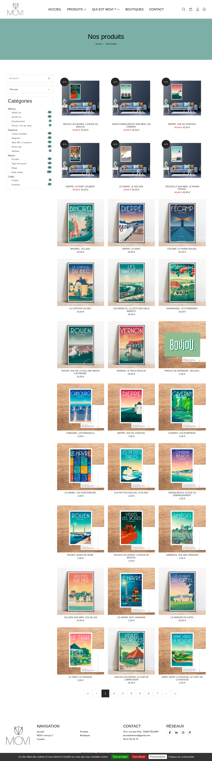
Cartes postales (19, 133)
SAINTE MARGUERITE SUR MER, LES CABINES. (131, 125)
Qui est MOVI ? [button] (104, 9)
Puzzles (15, 159)
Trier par (13, 89)
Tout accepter (120, 756)
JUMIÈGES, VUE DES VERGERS (182, 555)
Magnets (16, 138)
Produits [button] (75, 9)
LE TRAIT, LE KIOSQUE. (80, 677)
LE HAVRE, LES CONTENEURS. (81, 492)
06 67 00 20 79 (130, 739)
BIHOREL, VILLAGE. (80, 249)
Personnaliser (157, 756)
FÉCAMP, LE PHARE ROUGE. (182, 249)
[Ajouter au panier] (97, 81)
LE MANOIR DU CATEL (182, 617)
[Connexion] (198, 9)
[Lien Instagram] (183, 732)
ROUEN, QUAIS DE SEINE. (80, 555)
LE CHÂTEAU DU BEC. (80, 308)
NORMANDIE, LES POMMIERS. (182, 308)
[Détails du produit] (80, 98)
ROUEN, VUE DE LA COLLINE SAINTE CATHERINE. (80, 372)
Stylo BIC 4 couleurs (22, 142)
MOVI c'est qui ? (45, 735)
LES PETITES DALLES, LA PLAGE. (131, 492)
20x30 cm (16, 117)
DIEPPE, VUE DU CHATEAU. (182, 124)
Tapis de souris (19, 163)
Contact (156, 9)
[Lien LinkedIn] (176, 732)
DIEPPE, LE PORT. (131, 249)
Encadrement (18, 121)
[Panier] (191, 9)
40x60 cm (16, 112)
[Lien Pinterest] (189, 732)
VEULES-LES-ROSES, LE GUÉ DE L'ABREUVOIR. (131, 678)
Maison (11, 155)
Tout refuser (138, 756)
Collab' (11, 176)
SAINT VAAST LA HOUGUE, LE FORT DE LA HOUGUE (182, 678)
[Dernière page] (175, 694)
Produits (16, 184)
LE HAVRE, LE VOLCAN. (131, 186)
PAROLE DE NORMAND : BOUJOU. (182, 370)
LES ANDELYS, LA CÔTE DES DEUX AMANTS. (131, 309)
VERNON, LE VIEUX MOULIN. (131, 370)
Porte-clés (17, 147)
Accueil (54, 9)
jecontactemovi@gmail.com (136, 735)
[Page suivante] (166, 693)
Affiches (12, 109)
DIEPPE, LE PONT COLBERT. (80, 186)
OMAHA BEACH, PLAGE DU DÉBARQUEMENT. (182, 494)
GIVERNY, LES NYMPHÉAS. (182, 433)
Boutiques (134, 9)
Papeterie (12, 130)
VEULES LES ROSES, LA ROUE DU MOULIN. (80, 125)
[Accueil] (15, 9)
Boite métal (17, 172)
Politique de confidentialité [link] (181, 757)
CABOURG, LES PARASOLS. (80, 433)
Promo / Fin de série (22, 125)
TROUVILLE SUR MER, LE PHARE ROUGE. (182, 187)
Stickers (15, 151)
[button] (184, 9)
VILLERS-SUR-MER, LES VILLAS (80, 617)
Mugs (14, 168)
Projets (15, 180)
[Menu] (204, 9)
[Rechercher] (49, 78)
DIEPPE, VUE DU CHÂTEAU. (131, 433)
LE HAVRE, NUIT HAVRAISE (131, 617)
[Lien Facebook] (169, 732)
